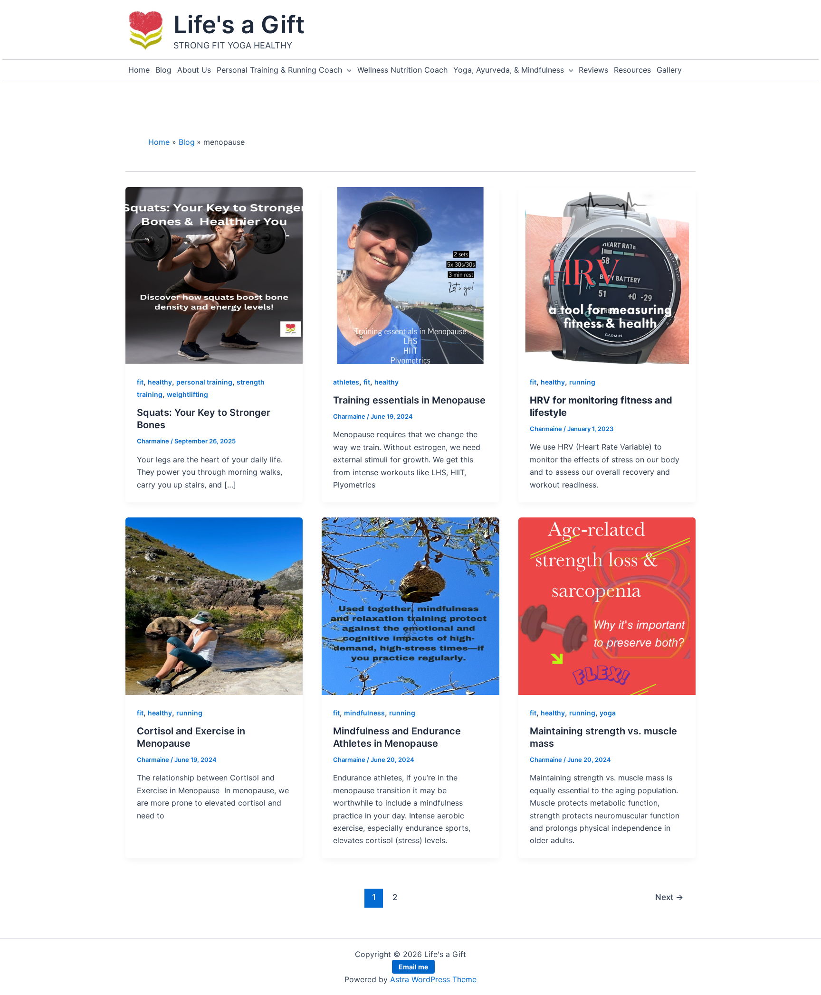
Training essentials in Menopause (409, 400)
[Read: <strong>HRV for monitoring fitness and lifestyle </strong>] (607, 275)
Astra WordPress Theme (433, 979)
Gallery (669, 70)
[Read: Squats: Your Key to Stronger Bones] (214, 275)
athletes (346, 382)
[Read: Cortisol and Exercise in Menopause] (214, 605)
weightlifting (187, 394)
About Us (194, 70)
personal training (204, 382)
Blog (163, 70)
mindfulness (364, 713)
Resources (632, 70)
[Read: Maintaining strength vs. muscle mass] (607, 605)
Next (669, 897)
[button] (347, 70)
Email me (413, 967)
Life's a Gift (239, 24)
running (582, 382)
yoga (608, 713)
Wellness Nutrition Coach (402, 70)
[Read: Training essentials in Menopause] (410, 275)
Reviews (593, 70)
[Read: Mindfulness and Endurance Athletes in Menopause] (410, 605)
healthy (160, 382)
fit (140, 382)
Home (139, 70)
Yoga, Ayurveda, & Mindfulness (508, 70)
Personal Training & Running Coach (279, 70)
